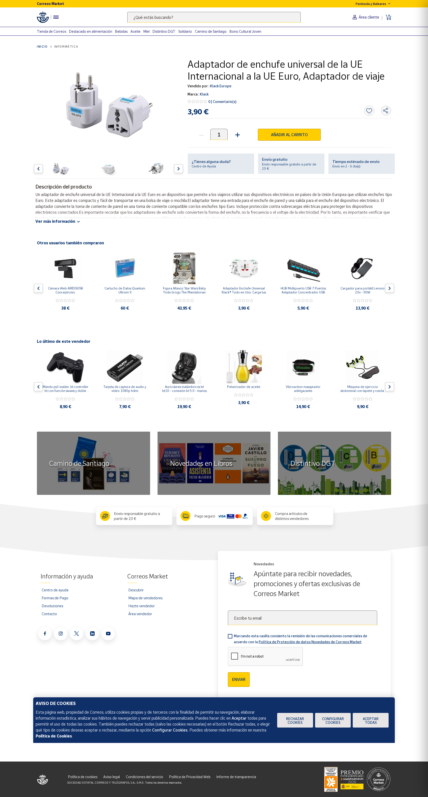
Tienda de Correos (51, 31)
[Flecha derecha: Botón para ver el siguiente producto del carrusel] (178, 168)
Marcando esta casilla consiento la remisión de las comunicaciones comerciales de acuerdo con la (300, 639)
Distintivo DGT (164, 31)
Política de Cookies (54, 735)
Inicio (42, 46)
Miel (146, 31)
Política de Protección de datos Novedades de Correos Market (310, 642)
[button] (237, 134)
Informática (66, 46)
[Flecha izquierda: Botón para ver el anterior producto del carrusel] (38, 168)
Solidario (185, 31)
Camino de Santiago (211, 31)
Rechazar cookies (295, 721)
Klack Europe (220, 86)
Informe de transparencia (236, 777)
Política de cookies (82, 777)
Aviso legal (111, 777)
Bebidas (121, 31)
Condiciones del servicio (144, 777)
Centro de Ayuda (204, 166)
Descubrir (136, 590)
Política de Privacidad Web (190, 777)
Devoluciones (52, 606)
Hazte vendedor (141, 606)
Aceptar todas (370, 721)
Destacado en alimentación (90, 31)
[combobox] (214, 17)
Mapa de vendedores (145, 598)
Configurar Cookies (333, 721)
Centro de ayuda (55, 590)
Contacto (49, 613)
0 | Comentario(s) (222, 101)
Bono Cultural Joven (245, 31)
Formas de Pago (55, 598)
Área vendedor (140, 613)
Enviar (238, 679)
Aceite (135, 31)
